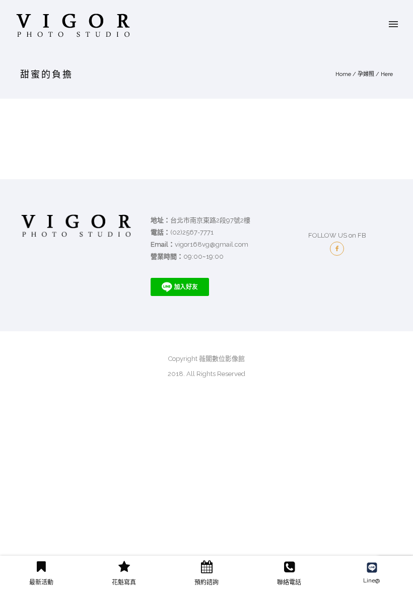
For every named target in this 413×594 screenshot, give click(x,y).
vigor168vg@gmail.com (211, 244)
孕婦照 (366, 74)
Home (343, 74)
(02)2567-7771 (192, 232)
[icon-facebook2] (337, 249)
